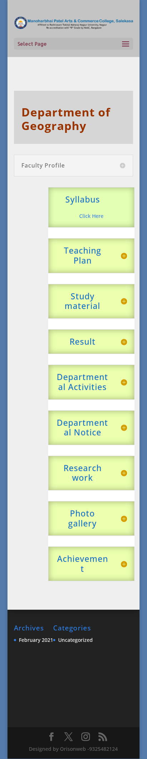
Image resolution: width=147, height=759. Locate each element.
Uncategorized (75, 639)
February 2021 (36, 639)
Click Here (91, 216)
